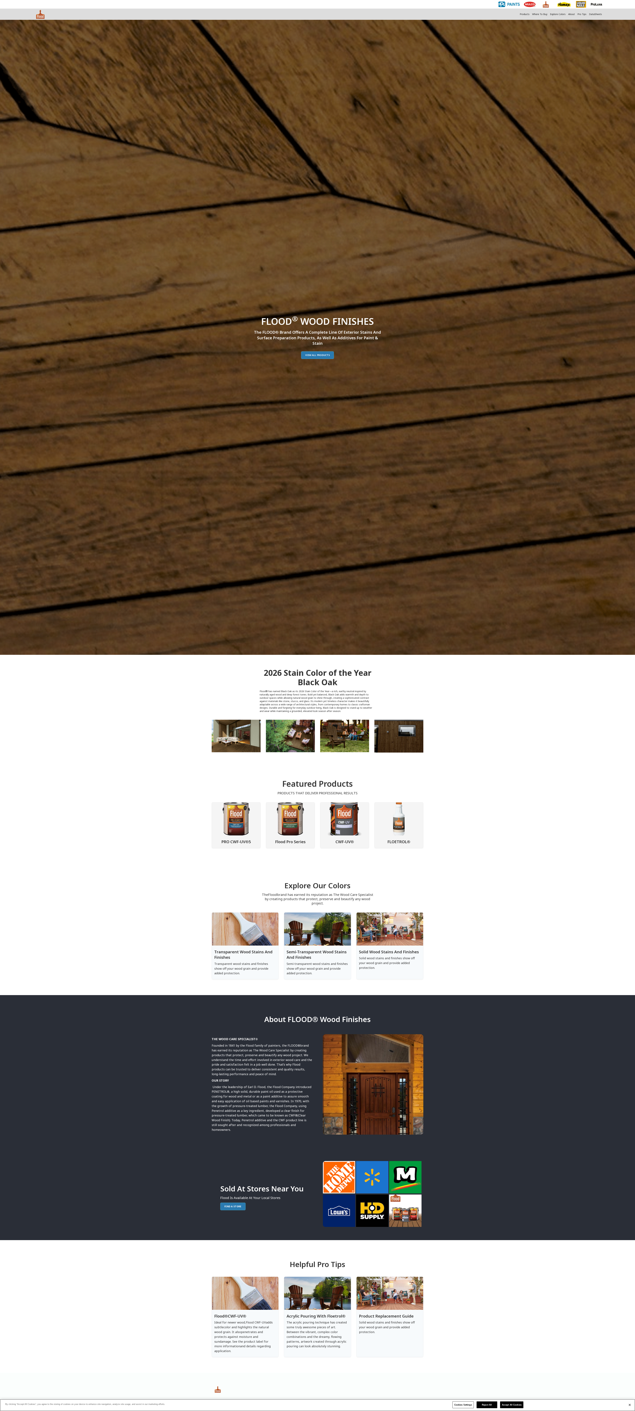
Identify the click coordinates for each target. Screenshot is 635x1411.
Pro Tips (581, 14)
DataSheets (595, 14)
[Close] (629, 1405)
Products (524, 14)
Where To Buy (539, 14)
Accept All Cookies (512, 1405)
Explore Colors (558, 14)
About (571, 14)
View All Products (317, 355)
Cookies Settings (463, 1405)
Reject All (487, 1405)
